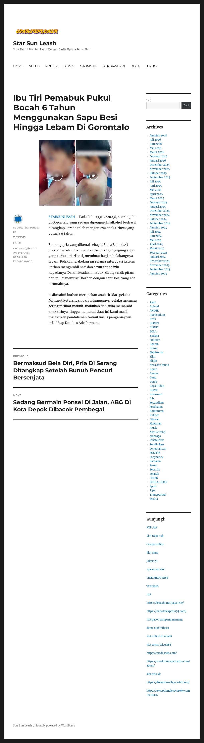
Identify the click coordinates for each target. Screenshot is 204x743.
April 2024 (156, 244)
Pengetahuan (158, 448)
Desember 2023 (159, 261)
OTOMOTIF (88, 66)
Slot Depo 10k (155, 536)
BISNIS (68, 66)
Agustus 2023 (158, 273)
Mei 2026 (156, 148)
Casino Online (155, 544)
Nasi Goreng (157, 432)
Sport (153, 486)
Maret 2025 (157, 198)
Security (155, 469)
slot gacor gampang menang (164, 619)
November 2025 (160, 169)
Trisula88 (152, 586)
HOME (18, 66)
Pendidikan (157, 444)
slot (148, 594)
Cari (148, 100)
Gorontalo (19, 248)
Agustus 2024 (158, 227)
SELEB (34, 66)
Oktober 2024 (158, 219)
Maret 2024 (157, 248)
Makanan (156, 423)
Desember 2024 (160, 211)
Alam (153, 302)
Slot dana (152, 552)
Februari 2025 (158, 202)
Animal (154, 306)
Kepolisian (20, 256)
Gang (153, 377)
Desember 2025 (160, 165)
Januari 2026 (158, 160)
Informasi (156, 394)
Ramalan (155, 461)
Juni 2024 (156, 236)
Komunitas (157, 411)
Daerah (154, 344)
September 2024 (160, 223)
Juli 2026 (155, 139)
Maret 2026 (157, 152)
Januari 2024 (158, 257)
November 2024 (160, 215)
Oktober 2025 (158, 173)
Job (152, 398)
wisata (154, 499)
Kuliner (154, 415)
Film (152, 356)
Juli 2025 (155, 181)
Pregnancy (156, 457)
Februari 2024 (158, 252)
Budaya (154, 335)
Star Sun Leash (34, 43)
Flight (153, 361)
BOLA (135, 66)
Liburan (155, 419)
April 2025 (156, 194)
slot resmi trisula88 (158, 644)
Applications (158, 315)
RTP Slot (151, 527)
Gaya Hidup (157, 386)
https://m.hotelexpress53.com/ (166, 611)
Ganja (153, 381)
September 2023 (160, 269)
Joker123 (151, 561)
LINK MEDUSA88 (157, 577)
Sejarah (154, 473)
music (153, 427)
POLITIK (51, 66)
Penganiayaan (22, 261)
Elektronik (156, 352)
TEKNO (151, 66)
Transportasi (158, 494)
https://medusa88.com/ (161, 653)
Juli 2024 (155, 231)
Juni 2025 (156, 185)
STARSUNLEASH (62, 217)
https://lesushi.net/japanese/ (165, 603)
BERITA (154, 323)
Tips (152, 490)
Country (155, 340)
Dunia (153, 348)
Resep (153, 465)
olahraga (155, 436)
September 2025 (160, 177)
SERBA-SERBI (114, 66)
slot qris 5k (153, 674)
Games (154, 373)
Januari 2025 (158, 206)
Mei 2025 (155, 190)
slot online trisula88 (159, 636)
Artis (153, 319)
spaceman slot (155, 569)
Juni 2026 (156, 144)
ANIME (154, 310)
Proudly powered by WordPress (55, 725)
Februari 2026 (159, 156)
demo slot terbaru (157, 628)
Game (153, 369)
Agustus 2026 (158, 135)
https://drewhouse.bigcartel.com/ (168, 682)
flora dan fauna (159, 365)
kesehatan (156, 407)
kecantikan (157, 402)
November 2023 (160, 265)
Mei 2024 (155, 240)
